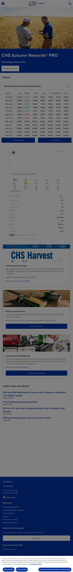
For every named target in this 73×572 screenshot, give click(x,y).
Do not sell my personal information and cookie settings (54, 569)
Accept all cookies (22, 569)
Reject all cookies (8, 569)
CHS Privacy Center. (36, 564)
